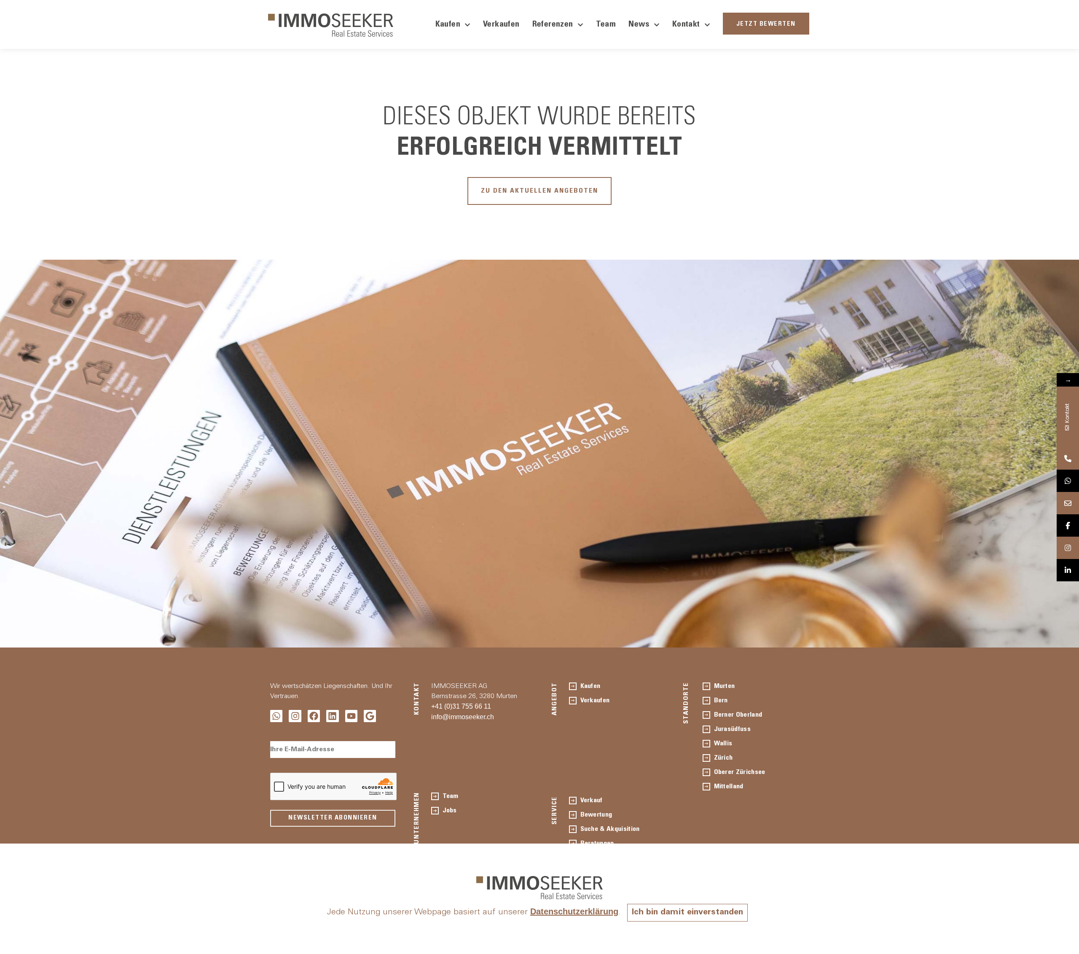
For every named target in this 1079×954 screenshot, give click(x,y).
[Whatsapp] (276, 716)
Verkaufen (501, 25)
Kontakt (686, 25)
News (639, 25)
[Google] (370, 716)
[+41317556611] (1068, 458)
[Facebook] (314, 716)
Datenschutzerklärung (574, 911)
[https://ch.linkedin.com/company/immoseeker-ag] (1068, 570)
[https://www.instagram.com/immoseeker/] (1068, 548)
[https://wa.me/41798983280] (1068, 481)
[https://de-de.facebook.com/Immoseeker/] (1068, 525)
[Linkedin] (332, 716)
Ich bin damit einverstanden (687, 912)
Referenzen (552, 25)
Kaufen (447, 25)
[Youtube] (351, 716)
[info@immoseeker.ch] (1068, 503)
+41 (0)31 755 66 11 (461, 706)
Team (606, 25)
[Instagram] (295, 716)
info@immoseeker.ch (462, 716)
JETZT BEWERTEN (766, 24)
